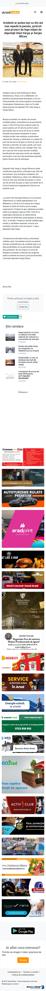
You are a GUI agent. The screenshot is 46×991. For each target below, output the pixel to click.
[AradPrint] (23, 529)
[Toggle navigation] (41, 12)
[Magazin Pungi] (23, 723)
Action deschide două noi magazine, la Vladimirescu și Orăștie (28, 348)
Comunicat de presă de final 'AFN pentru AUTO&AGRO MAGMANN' (28, 375)
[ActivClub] (23, 805)
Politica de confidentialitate (23, 975)
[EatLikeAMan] (23, 559)
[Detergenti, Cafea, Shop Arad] (23, 662)
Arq (9, 287)
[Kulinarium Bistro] (23, 867)
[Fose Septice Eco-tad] (23, 775)
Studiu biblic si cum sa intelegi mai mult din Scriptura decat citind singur (28, 361)
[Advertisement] (23, 420)
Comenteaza (11, 317)
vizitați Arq (23, 307)
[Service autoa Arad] (23, 744)
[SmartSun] (23, 703)
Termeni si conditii (30, 972)
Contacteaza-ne (14, 972)
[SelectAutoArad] (23, 580)
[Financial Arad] (23, 908)
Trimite (23, 960)
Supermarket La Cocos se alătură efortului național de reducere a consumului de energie (28, 335)
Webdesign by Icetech (10, 984)
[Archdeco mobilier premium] (23, 846)
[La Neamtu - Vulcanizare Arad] (23, 887)
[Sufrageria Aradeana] (23, 611)
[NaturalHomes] (23, 478)
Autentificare (23, 3)
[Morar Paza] (23, 826)
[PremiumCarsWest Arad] (23, 498)
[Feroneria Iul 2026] (23, 457)
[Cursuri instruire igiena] (23, 641)
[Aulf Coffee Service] (23, 682)
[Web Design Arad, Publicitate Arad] (35, 987)
